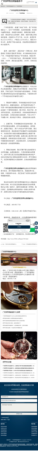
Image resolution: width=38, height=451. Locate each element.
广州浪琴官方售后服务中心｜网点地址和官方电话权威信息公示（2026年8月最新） (19, 377)
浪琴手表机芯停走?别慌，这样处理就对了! (12, 323)
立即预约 (19, 227)
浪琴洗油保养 (4, 431)
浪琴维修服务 (34, 426)
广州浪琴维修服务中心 (10, 6)
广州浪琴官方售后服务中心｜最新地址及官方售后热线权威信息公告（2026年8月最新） (19, 372)
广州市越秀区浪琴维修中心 (31, 244)
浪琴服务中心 (34, 435)
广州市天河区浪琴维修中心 (10, 244)
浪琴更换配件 (34, 430)
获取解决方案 (19, 413)
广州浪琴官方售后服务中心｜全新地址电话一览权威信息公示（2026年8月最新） (19, 375)
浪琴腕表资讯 (34, 433)
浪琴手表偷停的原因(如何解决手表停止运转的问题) (14, 320)
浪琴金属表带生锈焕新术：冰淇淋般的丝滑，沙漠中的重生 (15, 325)
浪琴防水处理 (4, 428)
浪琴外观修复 (4, 433)
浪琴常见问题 (34, 431)
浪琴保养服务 (34, 428)
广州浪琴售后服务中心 (30, 2)
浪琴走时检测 (4, 426)
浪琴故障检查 (4, 430)
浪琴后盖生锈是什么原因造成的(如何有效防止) (13, 318)
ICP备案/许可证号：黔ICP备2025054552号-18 (19, 441)
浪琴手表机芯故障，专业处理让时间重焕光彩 (12, 327)
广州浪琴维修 (19, 6)
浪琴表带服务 (4, 435)
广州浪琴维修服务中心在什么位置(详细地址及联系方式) (15, 316)
